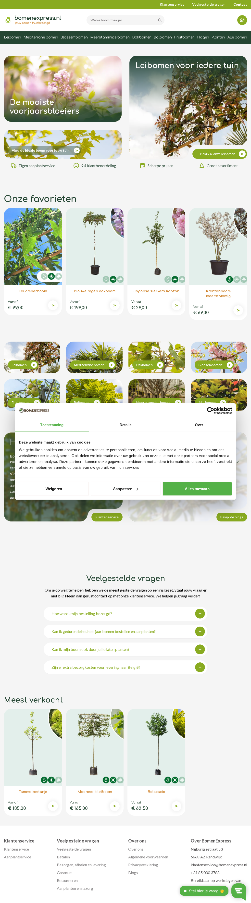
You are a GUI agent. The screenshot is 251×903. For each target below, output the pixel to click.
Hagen (203, 37)
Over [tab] (199, 424)
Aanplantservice (17, 856)
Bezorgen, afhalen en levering (81, 864)
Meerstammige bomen (110, 37)
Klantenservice (172, 4)
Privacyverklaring (143, 864)
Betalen (63, 856)
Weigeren (54, 489)
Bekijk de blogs (231, 517)
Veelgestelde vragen (209, 4)
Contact (240, 4)
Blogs (133, 872)
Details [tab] (126, 424)
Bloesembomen (74, 37)
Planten (218, 37)
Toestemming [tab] (51, 424)
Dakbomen (141, 37)
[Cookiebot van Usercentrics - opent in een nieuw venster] (210, 410)
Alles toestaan (197, 489)
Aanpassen (122, 489)
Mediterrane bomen (41, 37)
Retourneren (67, 880)
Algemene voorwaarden (148, 856)
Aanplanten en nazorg (75, 888)
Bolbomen (163, 37)
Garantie (64, 872)
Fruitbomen (184, 37)
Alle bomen (237, 37)
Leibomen (12, 37)
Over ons (135, 849)
